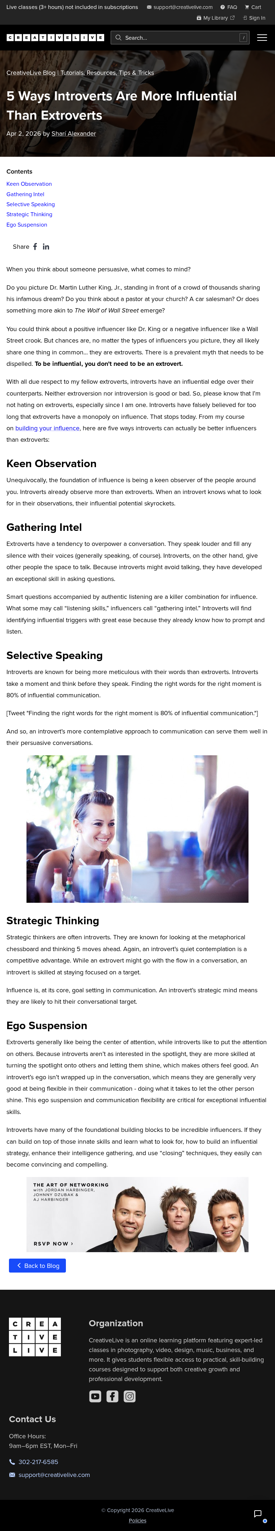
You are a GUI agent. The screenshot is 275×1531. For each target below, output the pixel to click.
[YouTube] (95, 1396)
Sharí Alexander (74, 133)
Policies (137, 1520)
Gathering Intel (25, 194)
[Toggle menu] (262, 37)
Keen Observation (29, 184)
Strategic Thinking (29, 214)
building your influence (47, 427)
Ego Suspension (26, 224)
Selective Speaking (30, 204)
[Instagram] (129, 1396)
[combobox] (180, 37)
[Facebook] (112, 1396)
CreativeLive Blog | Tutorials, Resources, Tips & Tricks (80, 72)
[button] (258, 1514)
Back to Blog (41, 1265)
